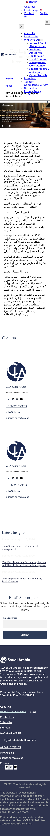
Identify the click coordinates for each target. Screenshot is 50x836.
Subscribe (6, 722)
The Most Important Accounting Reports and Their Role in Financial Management (24, 563)
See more (22, 811)
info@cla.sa (13, 412)
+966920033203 (16, 406)
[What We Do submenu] (41, 40)
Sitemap (5, 727)
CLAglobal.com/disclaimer (16, 823)
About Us (5, 706)
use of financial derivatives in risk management (20, 547)
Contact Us (7, 717)
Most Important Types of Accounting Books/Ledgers (22, 580)
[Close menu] (21, 27)
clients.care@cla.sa (17, 418)
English (32, 1)
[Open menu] (47, 22)
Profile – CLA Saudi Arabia (13, 711)
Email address (10, 618)
